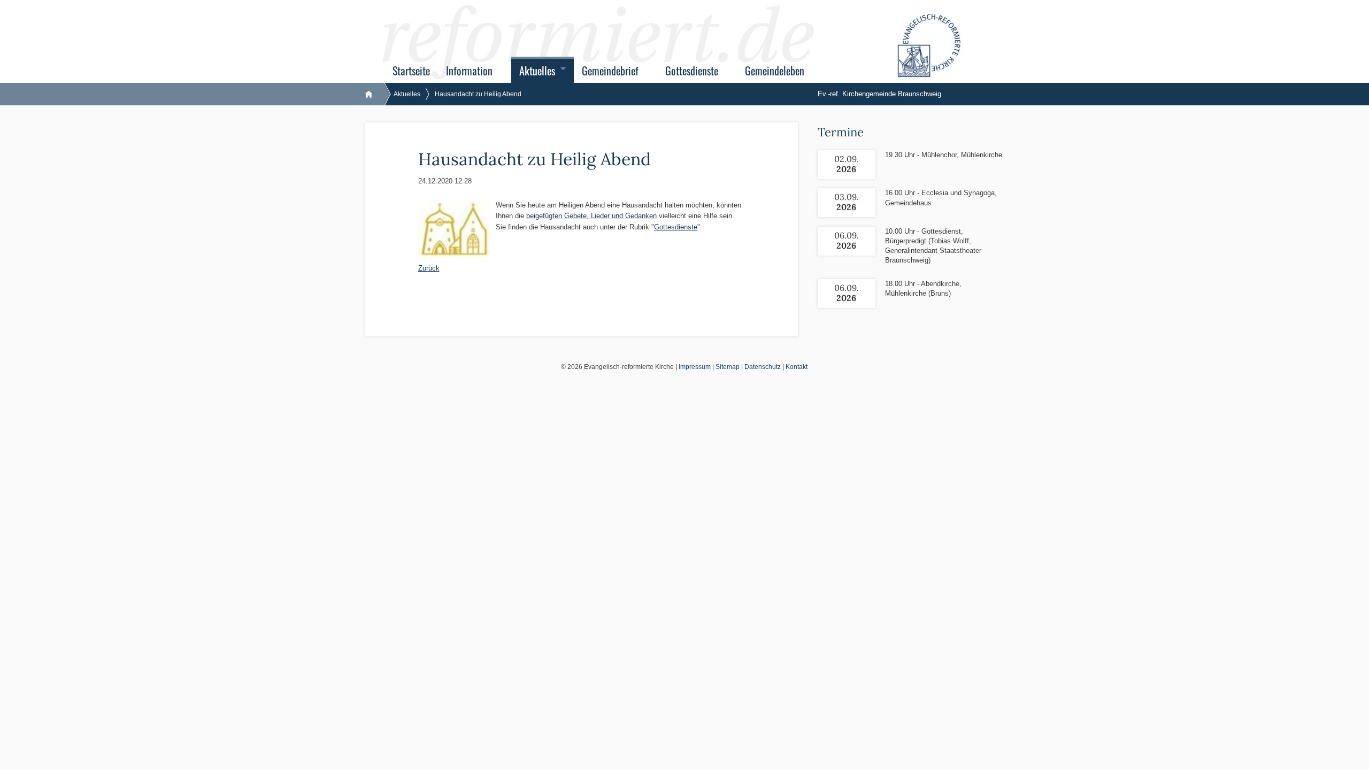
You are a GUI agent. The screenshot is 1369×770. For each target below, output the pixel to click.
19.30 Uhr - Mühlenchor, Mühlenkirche (943, 155)
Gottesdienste (691, 71)
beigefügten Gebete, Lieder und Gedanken (591, 216)
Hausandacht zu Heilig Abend (478, 94)
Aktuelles (537, 71)
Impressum (695, 367)
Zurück (429, 268)
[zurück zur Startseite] (374, 94)
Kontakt (796, 367)
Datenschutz (762, 367)
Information (469, 71)
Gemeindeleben (774, 71)
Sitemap (728, 367)
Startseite (411, 71)
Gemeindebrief (610, 71)
